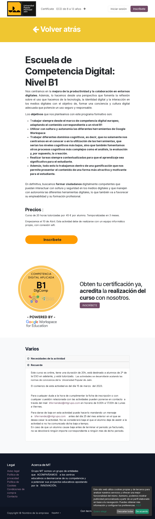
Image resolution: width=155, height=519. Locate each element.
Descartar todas (125, 511)
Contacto (12, 496)
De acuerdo (142, 511)
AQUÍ (138, 505)
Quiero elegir (100, 511)
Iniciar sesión (118, 8)
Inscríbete (139, 8)
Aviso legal (13, 470)
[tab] (77, 358)
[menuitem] (47, 9)
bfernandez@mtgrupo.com (64, 402)
